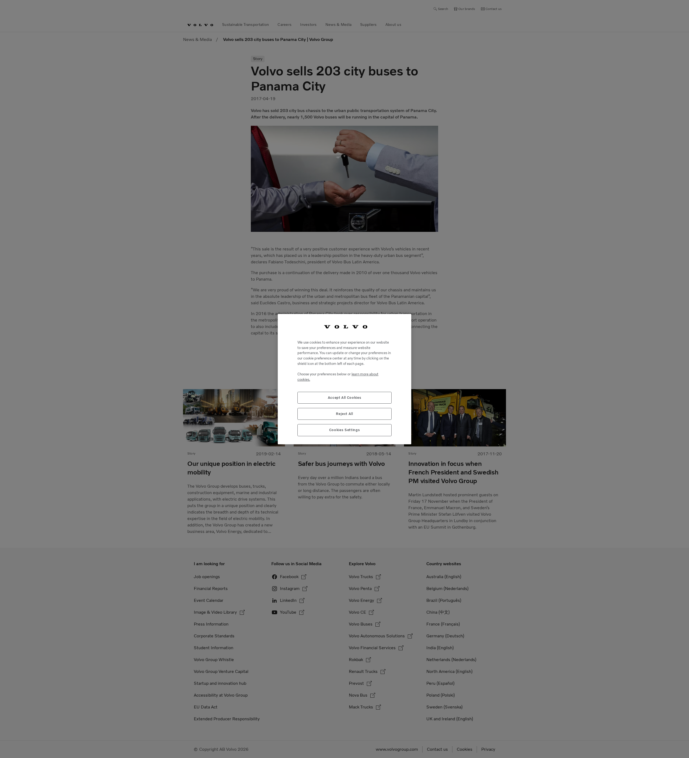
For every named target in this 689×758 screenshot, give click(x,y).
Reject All (344, 413)
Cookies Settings (344, 430)
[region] (344, 379)
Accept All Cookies (344, 397)
